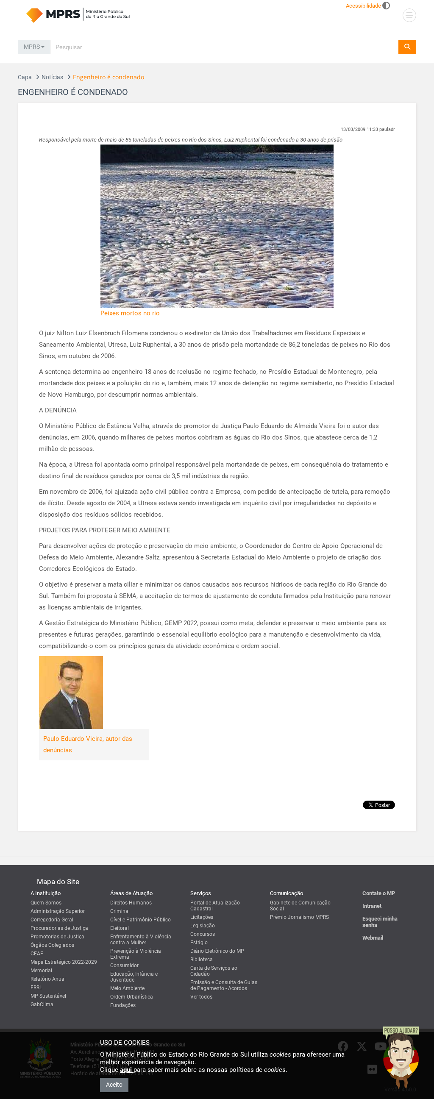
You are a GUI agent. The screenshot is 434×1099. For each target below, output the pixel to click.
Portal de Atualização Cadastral (215, 906)
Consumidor (124, 965)
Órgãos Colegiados (52, 945)
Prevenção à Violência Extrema (135, 954)
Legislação (202, 926)
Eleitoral (119, 928)
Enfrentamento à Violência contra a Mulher (140, 940)
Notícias (52, 77)
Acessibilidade (363, 6)
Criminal (120, 911)
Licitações (201, 917)
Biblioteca (201, 960)
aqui (127, 1070)
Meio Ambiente (127, 988)
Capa (25, 77)
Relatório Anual (48, 979)
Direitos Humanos (131, 903)
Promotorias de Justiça (57, 937)
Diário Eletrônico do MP (217, 951)
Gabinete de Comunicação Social (300, 906)
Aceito (114, 1084)
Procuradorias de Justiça (59, 928)
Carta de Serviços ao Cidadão (213, 971)
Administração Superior (58, 911)
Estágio (199, 943)
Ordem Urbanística (131, 997)
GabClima (42, 1004)
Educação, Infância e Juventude (134, 977)
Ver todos (201, 997)
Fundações (123, 1005)
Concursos (202, 934)
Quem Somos (46, 903)
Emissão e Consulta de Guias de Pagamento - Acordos (223, 985)
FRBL (36, 987)
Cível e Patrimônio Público (140, 920)
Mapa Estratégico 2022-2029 (64, 962)
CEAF (37, 954)
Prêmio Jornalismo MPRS (299, 917)
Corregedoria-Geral (52, 920)
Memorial (41, 971)
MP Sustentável (48, 996)
